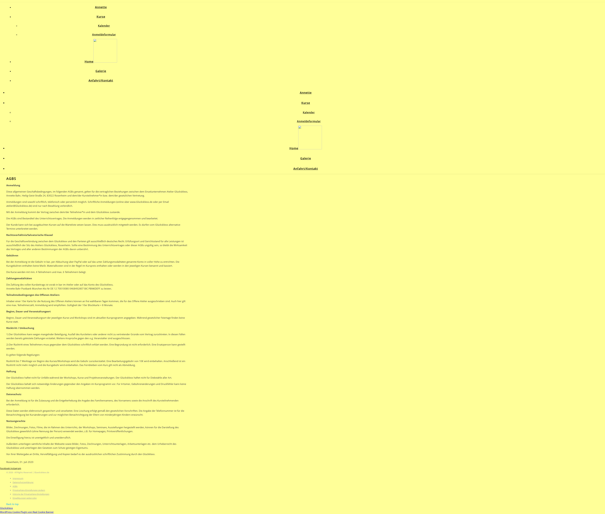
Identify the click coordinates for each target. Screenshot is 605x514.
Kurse (101, 16)
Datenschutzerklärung (23, 482)
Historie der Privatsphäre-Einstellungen (31, 494)
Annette (101, 7)
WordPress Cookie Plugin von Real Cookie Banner (27, 512)
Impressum (18, 478)
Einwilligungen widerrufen (25, 498)
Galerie (100, 71)
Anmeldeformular (104, 34)
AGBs (15, 486)
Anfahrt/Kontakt (101, 80)
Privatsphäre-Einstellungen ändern (29, 490)
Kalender (104, 25)
